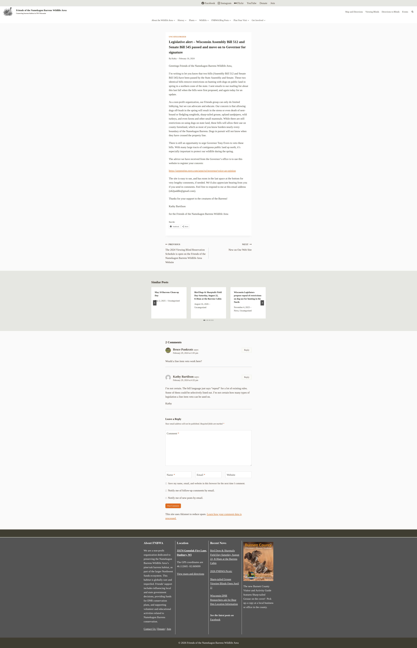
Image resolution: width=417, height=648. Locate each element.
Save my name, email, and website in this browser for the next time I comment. (206, 483)
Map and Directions (354, 12)
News (236, 310)
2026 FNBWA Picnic (221, 571)
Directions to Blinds (391, 12)
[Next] (262, 302)
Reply (246, 350)
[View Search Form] (412, 12)
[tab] (204, 320)
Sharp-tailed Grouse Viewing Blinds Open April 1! (224, 583)
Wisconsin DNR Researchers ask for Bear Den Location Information (224, 599)
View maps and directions (190, 573)
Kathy (174, 58)
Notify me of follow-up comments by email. (191, 490)
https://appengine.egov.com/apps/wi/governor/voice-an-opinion (202, 170)
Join (169, 628)
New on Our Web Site (240, 247)
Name (171, 474)
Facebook (215, 619)
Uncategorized (177, 37)
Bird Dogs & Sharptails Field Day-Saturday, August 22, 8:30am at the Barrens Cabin (208, 295)
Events (405, 12)
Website (231, 474)
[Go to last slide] (154, 302)
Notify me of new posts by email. (185, 497)
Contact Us (150, 628)
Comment (173, 433)
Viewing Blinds (372, 12)
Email (201, 474)
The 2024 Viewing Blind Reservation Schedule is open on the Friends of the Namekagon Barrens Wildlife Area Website (185, 253)
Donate (161, 628)
